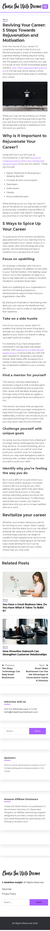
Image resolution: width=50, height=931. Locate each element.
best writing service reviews (18, 768)
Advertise (17, 709)
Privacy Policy (9, 894)
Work (5, 19)
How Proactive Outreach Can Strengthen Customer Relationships (25, 653)
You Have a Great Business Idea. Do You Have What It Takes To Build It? (25, 607)
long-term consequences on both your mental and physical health (23, 161)
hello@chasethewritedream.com (21, 712)
